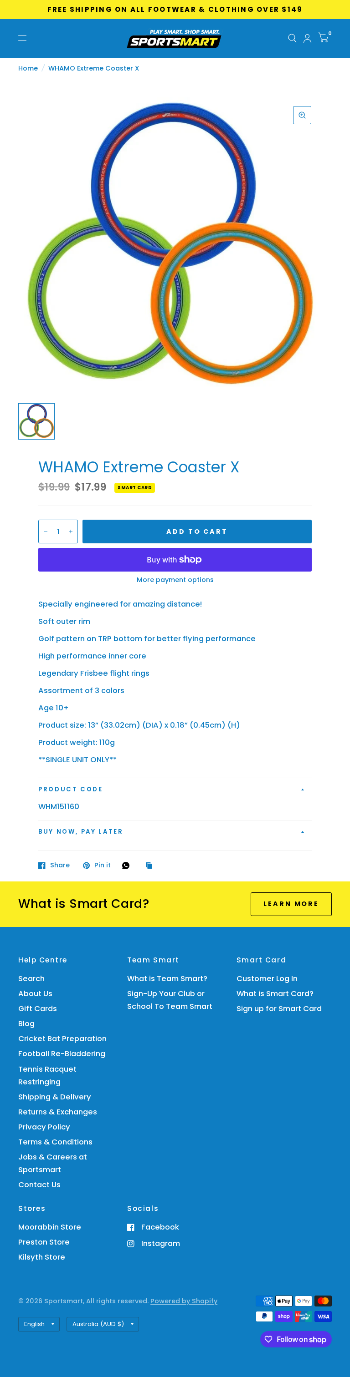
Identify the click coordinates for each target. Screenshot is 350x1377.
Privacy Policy (44, 1127)
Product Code (70, 789)
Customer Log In (267, 978)
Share (60, 865)
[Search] (292, 38)
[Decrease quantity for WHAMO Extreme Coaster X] (45, 531)
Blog (26, 1023)
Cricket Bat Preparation (62, 1038)
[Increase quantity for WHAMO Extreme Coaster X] (70, 531)
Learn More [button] (291, 903)
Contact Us (39, 1185)
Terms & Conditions (55, 1142)
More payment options (175, 580)
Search (31, 978)
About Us (35, 993)
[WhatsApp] (128, 865)
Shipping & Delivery (54, 1097)
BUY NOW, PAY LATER (81, 831)
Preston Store (44, 1242)
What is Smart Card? (275, 993)
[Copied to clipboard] (151, 866)
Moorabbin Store (49, 1227)
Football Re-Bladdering (61, 1053)
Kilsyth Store (41, 1257)
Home (28, 68)
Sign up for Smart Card (279, 1008)
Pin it (102, 865)
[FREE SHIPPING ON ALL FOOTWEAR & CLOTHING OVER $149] (175, 9)
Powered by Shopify (183, 1301)
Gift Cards (37, 1008)
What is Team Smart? (167, 978)
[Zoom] (302, 115)
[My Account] (307, 38)
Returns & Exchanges (57, 1112)
